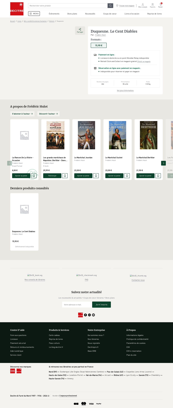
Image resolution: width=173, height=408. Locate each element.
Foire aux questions (18, 335)
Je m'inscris (101, 304)
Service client (15, 355)
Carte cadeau (54, 335)
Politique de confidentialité (137, 339)
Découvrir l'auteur (47, 114)
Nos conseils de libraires (35, 279)
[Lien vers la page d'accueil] (16, 8)
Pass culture (54, 343)
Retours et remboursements (22, 347)
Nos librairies (93, 339)
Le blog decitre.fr (56, 347)
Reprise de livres (56, 339)
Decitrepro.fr (93, 347)
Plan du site (131, 355)
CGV (128, 347)
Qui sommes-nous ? (96, 335)
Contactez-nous (138, 280)
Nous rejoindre (94, 343)
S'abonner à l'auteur (21, 114)
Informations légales (134, 335)
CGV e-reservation (133, 351)
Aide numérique (16, 351)
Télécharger (52, 176)
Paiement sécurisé (18, 343)
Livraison (14, 339)
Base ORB (92, 351)
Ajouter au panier (21, 176)
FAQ (86, 279)
